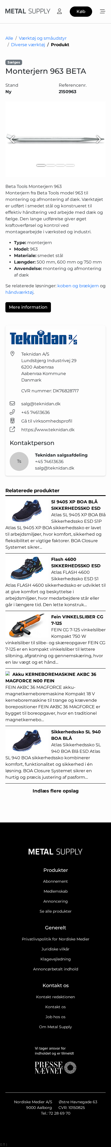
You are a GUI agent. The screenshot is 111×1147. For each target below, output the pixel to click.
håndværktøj (19, 292)
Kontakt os (55, 1006)
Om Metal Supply (55, 1026)
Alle (9, 38)
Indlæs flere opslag (56, 791)
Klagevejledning (55, 959)
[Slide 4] (70, 165)
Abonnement (55, 881)
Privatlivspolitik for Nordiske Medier (55, 939)
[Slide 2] (51, 165)
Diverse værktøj (28, 44)
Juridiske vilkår (55, 949)
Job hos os (55, 1016)
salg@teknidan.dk (41, 403)
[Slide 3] (60, 165)
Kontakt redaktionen (55, 996)
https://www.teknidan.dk (48, 429)
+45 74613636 (35, 412)
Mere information (28, 307)
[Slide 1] (41, 165)
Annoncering (55, 901)
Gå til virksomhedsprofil (46, 421)
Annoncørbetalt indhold (55, 969)
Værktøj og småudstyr (43, 38)
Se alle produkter (56, 911)
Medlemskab (56, 891)
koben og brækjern (78, 285)
